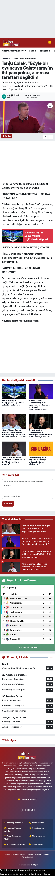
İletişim (23, 854)
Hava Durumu (38, 823)
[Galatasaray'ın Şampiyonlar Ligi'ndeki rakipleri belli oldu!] (14, 391)
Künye (30, 854)
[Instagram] (27, 810)
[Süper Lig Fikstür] (51, 657)
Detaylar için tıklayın (28, 647)
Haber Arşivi (37, 844)
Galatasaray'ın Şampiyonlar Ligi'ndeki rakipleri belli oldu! (13, 403)
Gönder (8, 504)
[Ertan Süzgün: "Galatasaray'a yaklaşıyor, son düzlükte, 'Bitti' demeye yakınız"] (41, 421)
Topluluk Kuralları (41, 854)
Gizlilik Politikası (12, 854)
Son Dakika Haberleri (16, 844)
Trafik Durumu (38, 828)
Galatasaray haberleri (14, 51)
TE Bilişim (34, 865)
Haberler (6, 58)
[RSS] (32, 810)
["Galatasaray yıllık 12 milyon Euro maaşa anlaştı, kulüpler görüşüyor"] (41, 449)
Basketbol (45, 51)
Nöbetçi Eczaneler (15, 823)
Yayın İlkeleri (27, 857)
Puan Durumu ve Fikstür (12, 837)
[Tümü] (51, 740)
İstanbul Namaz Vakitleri (12, 829)
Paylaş (8, 136)
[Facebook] (23, 810)
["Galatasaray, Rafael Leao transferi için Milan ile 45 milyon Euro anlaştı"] (14, 449)
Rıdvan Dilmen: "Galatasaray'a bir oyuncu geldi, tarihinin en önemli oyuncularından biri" (39, 405)
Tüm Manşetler (38, 836)
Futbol (32, 51)
